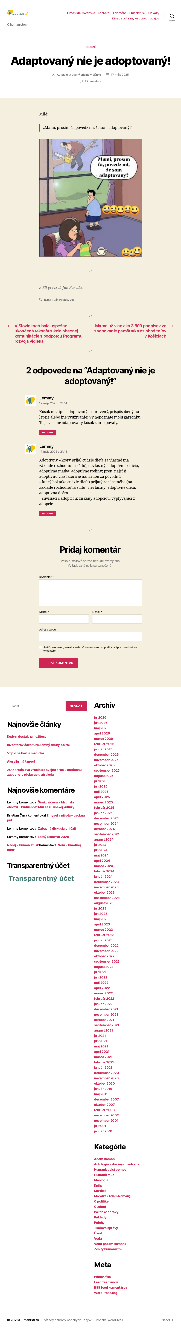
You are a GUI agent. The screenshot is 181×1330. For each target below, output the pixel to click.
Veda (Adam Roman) (110, 1244)
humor (48, 299)
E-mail (97, 612)
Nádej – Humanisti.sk (23, 845)
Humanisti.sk (29, 1320)
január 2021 (103, 1067)
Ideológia (101, 1180)
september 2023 (107, 898)
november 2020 (106, 1078)
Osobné (90, 47)
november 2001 (106, 1120)
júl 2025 (100, 781)
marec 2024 (103, 866)
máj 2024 (101, 855)
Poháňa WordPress (109, 1320)
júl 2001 (100, 1126)
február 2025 (104, 807)
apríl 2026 (102, 733)
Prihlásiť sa (102, 1277)
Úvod (98, 1233)
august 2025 (103, 776)
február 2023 (104, 935)
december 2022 (106, 945)
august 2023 (103, 903)
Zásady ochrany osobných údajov (135, 18)
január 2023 (103, 940)
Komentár (46, 577)
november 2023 (106, 887)
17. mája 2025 (120, 74)
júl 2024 (100, 845)
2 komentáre (93, 81)
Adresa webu (47, 629)
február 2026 (104, 744)
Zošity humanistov (108, 1249)
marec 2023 (103, 929)
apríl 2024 (102, 861)
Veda (98, 1238)
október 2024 (104, 829)
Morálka (100, 1191)
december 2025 (106, 754)
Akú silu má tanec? (21, 761)
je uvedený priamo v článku (83, 74)
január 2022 (103, 1004)
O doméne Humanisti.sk (128, 13)
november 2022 (106, 951)
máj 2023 (101, 919)
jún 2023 (100, 914)
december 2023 (106, 882)
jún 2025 (100, 786)
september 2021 (106, 1025)
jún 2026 (100, 723)
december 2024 (106, 818)
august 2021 (103, 1030)
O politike (101, 1201)
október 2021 (104, 1020)
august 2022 (103, 967)
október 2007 (104, 1105)
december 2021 (106, 1009)
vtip (72, 299)
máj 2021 (101, 1046)
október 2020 (104, 1083)
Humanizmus (104, 1175)
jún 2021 (100, 1041)
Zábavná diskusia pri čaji (57, 828)
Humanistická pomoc (110, 1169)
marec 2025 (103, 802)
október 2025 (104, 765)
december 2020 (106, 1073)
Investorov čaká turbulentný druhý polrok (38, 745)
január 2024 (103, 876)
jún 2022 (100, 977)
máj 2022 (101, 983)
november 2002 (106, 1115)
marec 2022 (103, 993)
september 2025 (107, 770)
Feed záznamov (106, 1282)
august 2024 (103, 839)
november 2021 (106, 1014)
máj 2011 (101, 1094)
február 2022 (104, 998)
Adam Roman (104, 1159)
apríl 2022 (102, 988)
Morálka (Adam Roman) (112, 1196)
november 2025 (106, 760)
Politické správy (106, 1212)
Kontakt (103, 13)
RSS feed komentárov (110, 1287)
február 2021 (104, 1062)
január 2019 (103, 1089)
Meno (44, 612)
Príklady (100, 1217)
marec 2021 (103, 1057)
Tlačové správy (106, 1228)
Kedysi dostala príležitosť (26, 736)
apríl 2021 (101, 1051)
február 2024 (104, 871)
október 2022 (104, 956)
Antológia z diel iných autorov (116, 1164)
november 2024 (106, 823)
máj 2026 (101, 728)
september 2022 (106, 961)
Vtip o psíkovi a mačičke (25, 753)
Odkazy (153, 13)
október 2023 (104, 892)
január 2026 (103, 749)
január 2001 (103, 1131)
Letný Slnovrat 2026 (53, 837)
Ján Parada (61, 299)
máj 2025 (101, 792)
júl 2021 (100, 1036)
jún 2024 (100, 850)
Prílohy (99, 1222)
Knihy (98, 1185)
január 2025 (103, 813)
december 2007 (106, 1099)
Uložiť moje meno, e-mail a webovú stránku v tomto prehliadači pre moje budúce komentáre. (90, 649)
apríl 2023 (102, 924)
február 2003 (104, 1110)
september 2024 (107, 834)
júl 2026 (100, 717)
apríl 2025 (102, 797)
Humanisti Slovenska (80, 13)
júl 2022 (100, 972)
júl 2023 (100, 908)
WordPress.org (105, 1293)
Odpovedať (47, 432)
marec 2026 (103, 738)
